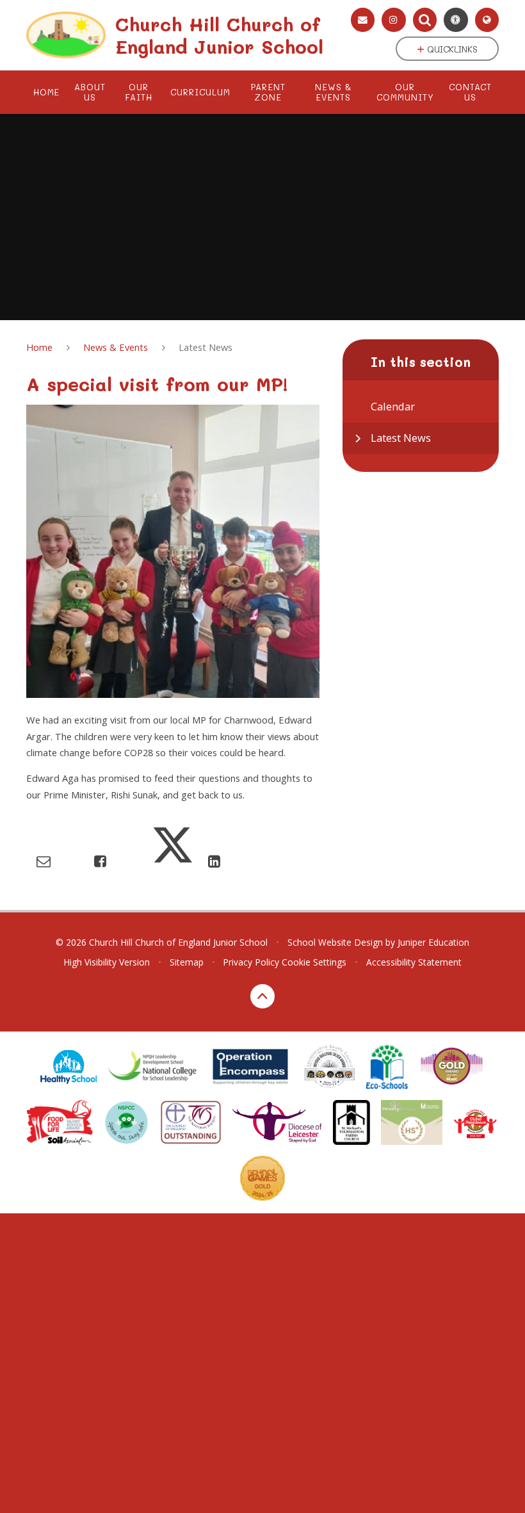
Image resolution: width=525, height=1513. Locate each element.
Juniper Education (433, 942)
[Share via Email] (43, 861)
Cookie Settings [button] (314, 962)
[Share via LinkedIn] (214, 861)
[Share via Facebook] (100, 861)
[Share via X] (172, 861)
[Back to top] (262, 996)
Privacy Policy (251, 962)
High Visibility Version (106, 962)
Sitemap (187, 962)
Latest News (205, 347)
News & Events (115, 347)
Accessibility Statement (414, 962)
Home (39, 347)
